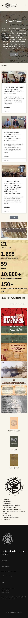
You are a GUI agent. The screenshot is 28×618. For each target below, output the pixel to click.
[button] (14, 217)
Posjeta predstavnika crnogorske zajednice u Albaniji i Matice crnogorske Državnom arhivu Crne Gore (12, 136)
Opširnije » (7, 107)
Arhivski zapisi (14, 431)
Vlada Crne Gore (5, 566)
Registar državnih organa (7, 576)
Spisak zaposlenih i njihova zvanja (12, 509)
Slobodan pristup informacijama (11, 505)
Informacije (6, 499)
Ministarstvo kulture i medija (8, 571)
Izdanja (14, 449)
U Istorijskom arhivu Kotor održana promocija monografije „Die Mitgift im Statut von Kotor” (14, 90)
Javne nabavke (7, 501)
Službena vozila (7, 515)
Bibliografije (14, 468)
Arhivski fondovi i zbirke (11, 230)
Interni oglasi (6, 519)
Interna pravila (6, 503)
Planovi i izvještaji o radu (9, 507)
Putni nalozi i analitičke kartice (11, 517)
